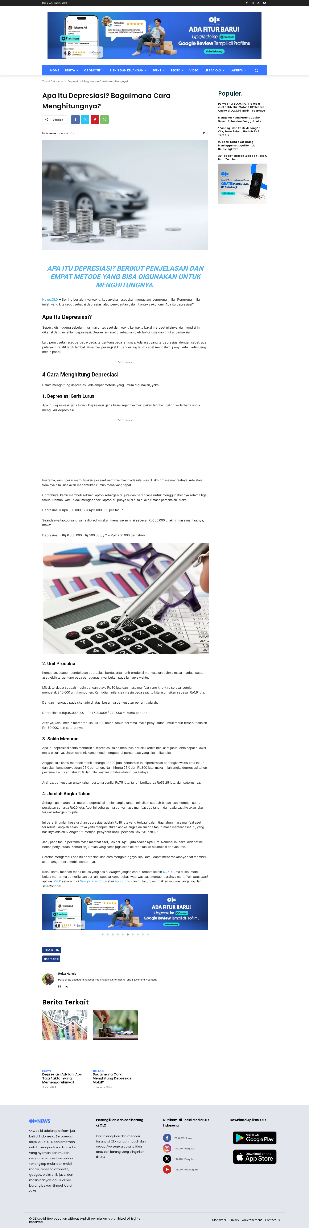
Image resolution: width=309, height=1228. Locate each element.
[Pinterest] (95, 119)
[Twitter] (258, 3)
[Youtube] (264, 3)
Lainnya (46, 1071)
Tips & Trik (48, 81)
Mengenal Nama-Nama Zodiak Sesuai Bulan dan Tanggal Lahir (239, 119)
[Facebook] (246, 3)
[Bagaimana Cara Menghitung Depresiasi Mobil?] (115, 1038)
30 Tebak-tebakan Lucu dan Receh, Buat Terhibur (242, 157)
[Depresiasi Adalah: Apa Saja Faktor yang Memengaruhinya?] (64, 1038)
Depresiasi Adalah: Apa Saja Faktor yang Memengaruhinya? (62, 1078)
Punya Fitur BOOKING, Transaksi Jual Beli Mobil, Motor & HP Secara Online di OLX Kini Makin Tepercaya (241, 107)
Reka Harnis (53, 133)
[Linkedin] (65, 985)
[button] (257, 70)
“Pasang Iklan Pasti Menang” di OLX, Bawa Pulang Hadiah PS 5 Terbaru (239, 131)
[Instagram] (252, 3)
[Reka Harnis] (48, 979)
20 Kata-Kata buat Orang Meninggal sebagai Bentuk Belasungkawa (236, 145)
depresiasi (51, 959)
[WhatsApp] (104, 119)
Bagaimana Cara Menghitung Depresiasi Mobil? (112, 1078)
